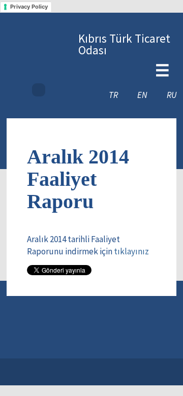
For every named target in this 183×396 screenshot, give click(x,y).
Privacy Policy (29, 6)
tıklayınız (131, 251)
